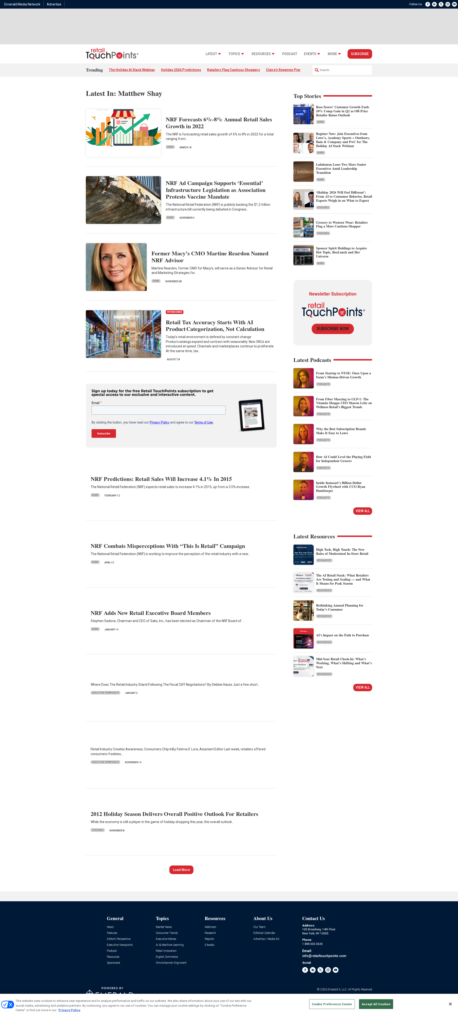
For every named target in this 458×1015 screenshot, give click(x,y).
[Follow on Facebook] (427, 4)
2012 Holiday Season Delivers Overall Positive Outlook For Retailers (174, 813)
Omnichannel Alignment (171, 962)
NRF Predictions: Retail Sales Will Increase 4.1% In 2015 (161, 478)
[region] (229, 1004)
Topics (234, 54)
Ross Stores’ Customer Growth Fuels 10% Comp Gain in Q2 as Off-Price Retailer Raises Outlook (342, 111)
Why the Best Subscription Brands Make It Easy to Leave (341, 430)
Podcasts (323, 384)
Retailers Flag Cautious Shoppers (233, 70)
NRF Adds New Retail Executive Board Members (151, 612)
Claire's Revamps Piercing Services (294, 70)
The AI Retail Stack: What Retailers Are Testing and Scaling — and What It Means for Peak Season (343, 579)
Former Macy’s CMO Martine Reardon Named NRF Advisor (209, 256)
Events (310, 54)
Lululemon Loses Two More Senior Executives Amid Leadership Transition (341, 168)
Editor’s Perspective (118, 939)
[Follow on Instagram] (447, 4)
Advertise (54, 4)
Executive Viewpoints (105, 692)
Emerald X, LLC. (337, 989)
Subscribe (360, 54)
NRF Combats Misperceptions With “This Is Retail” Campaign (168, 545)
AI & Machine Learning (170, 945)
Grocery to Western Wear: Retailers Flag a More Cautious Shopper (342, 224)
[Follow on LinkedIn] (434, 4)
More (332, 54)
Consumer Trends (167, 933)
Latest (211, 54)
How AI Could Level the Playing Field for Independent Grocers (343, 458)
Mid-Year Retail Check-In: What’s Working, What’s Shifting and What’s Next (344, 663)
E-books (209, 945)
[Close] (450, 1004)
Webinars (210, 927)
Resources (261, 54)
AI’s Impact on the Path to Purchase (342, 635)
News (170, 147)
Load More (181, 870)
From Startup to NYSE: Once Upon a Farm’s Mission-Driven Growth (343, 375)
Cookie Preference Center (332, 1004)
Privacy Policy (69, 1010)
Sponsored (113, 962)
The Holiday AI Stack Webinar (132, 70)
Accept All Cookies (376, 1004)
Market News (164, 927)
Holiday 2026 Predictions (181, 70)
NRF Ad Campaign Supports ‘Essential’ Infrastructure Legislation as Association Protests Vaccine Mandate (215, 190)
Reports (209, 939)
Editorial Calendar (264, 933)
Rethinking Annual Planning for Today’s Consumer (339, 607)
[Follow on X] (441, 4)
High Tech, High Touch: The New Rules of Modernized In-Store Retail (342, 551)
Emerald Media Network (22, 4)
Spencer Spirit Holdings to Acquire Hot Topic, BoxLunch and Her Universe (341, 252)
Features (98, 830)
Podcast (289, 54)
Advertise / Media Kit (266, 939)
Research (210, 933)
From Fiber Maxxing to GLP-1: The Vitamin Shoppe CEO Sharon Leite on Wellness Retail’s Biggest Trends (344, 403)
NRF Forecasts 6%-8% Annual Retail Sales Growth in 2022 (219, 122)
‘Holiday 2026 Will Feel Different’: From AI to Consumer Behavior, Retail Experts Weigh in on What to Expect (344, 196)
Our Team (259, 927)
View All (363, 511)
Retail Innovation (166, 951)
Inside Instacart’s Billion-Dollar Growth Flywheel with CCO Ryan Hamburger (340, 486)
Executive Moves (166, 939)
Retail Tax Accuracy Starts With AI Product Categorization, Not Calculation (215, 325)
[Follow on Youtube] (454, 4)
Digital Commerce (167, 956)
